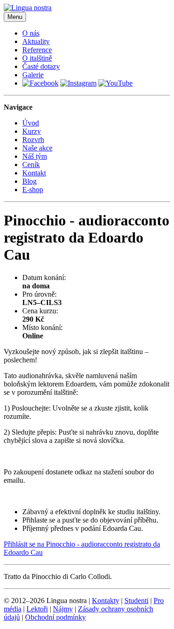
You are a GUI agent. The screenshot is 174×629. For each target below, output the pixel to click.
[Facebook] (40, 83)
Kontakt (34, 173)
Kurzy (31, 131)
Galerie (33, 75)
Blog (29, 181)
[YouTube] (115, 83)
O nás (30, 33)
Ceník (31, 164)
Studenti (136, 600)
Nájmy (63, 609)
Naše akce (37, 148)
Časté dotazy (41, 66)
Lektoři (37, 609)
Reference (37, 50)
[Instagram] (78, 83)
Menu (14, 16)
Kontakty (105, 600)
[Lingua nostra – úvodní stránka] (28, 8)
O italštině (37, 58)
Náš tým (34, 156)
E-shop (32, 189)
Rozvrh (33, 139)
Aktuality (36, 41)
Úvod (30, 123)
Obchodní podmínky (55, 617)
